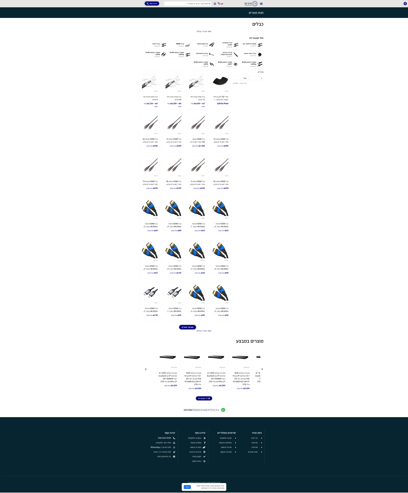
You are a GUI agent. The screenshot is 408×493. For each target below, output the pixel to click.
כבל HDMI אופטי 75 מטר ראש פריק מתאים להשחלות (150, 184)
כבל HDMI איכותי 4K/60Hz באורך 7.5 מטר (197, 311)
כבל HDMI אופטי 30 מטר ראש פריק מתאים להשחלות (220, 184)
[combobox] (187, 3)
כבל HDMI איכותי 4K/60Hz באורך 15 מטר (221, 269)
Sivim (226, 91)
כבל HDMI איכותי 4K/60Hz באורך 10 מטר (173, 227)
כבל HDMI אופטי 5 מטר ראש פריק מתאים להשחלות (197, 184)
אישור (187, 487)
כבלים (258, 24)
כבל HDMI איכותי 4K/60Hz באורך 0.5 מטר (220, 227)
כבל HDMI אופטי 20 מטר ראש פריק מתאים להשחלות (150, 142)
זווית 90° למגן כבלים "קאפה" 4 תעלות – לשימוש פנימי (221, 100)
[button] (405, 3)
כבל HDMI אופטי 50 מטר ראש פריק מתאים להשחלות (173, 184)
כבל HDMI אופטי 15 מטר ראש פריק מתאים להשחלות (173, 142)
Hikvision (247, 367)
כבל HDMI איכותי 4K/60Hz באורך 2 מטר (198, 269)
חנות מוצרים (256, 13)
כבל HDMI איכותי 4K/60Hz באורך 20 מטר (173, 269)
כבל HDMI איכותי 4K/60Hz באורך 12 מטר (150, 227)
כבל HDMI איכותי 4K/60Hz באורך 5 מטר (221, 311)
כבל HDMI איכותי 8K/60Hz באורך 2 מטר (151, 311)
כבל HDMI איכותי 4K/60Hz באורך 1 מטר (198, 227)
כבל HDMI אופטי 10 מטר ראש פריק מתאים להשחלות (220, 142)
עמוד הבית (207, 31)
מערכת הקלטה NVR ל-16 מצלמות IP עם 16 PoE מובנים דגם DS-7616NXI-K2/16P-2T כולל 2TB (241, 379)
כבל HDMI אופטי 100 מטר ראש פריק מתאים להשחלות (198, 142)
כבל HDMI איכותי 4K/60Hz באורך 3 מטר (151, 269)
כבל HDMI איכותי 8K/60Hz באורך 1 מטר (174, 311)
